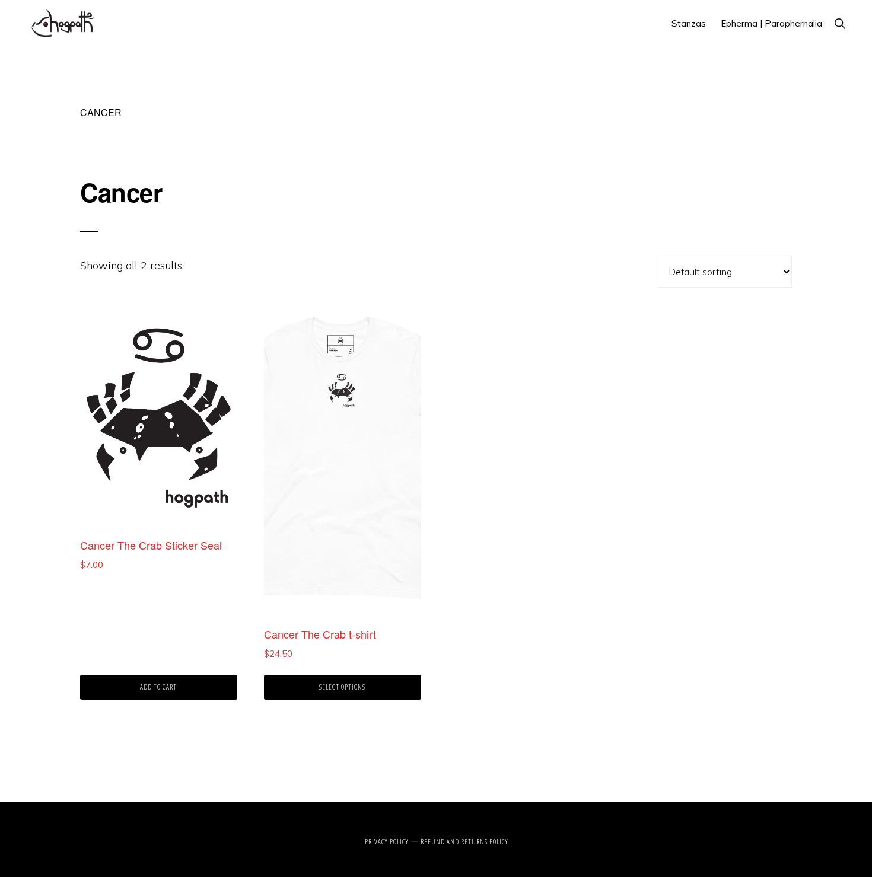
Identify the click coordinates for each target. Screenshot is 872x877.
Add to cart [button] (158, 687)
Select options (342, 687)
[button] (839, 23)
